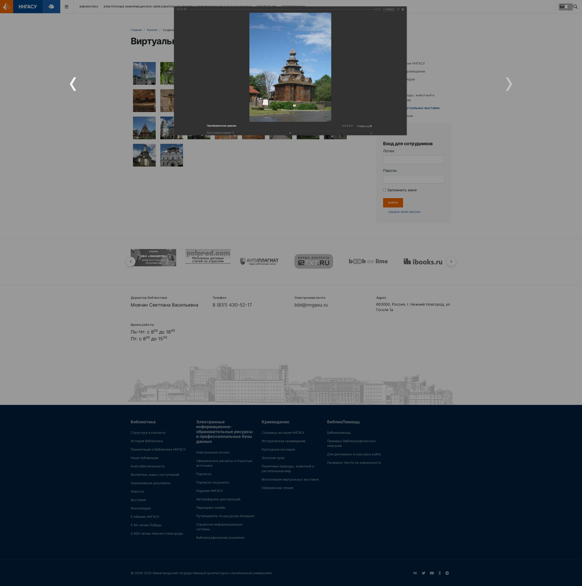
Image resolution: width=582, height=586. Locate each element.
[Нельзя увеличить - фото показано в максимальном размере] (398, 9)
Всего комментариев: (220, 132)
